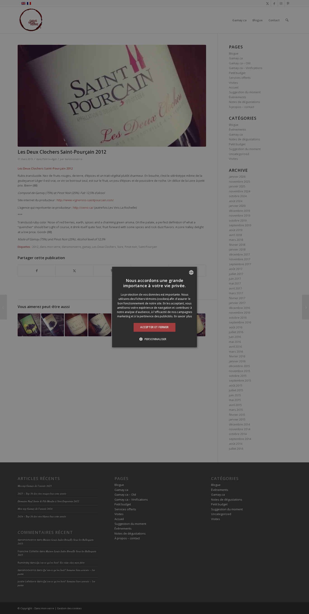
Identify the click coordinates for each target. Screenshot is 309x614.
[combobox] (191, 272)
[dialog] (154, 307)
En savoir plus (183, 316)
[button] (154, 339)
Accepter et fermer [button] (154, 327)
